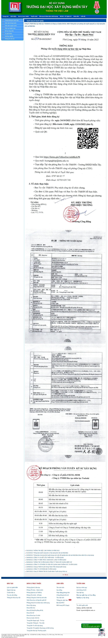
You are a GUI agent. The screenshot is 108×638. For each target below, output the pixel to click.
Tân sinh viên (60, 587)
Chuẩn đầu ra (11, 592)
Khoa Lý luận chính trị (32, 618)
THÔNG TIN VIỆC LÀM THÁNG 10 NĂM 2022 (42, 550)
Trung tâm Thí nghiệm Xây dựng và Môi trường (40, 628)
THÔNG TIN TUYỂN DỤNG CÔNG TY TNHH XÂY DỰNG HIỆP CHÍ (49, 562)
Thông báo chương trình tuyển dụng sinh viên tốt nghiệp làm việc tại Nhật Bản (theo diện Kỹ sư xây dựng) (60, 555)
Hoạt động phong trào (63, 592)
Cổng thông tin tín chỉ (63, 595)
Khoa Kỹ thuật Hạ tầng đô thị (34, 610)
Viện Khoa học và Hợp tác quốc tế (36, 600)
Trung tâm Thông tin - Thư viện (35, 623)
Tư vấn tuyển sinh (82, 605)
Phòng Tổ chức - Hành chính (34, 590)
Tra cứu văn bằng (12, 595)
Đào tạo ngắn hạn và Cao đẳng (86, 595)
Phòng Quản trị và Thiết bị (34, 592)
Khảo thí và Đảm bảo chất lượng (38, 603)
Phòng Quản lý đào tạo (33, 587)
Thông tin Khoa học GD (13, 597)
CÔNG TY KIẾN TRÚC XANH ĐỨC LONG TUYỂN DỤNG (46, 560)
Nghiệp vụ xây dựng (83, 597)
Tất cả (66, 575)
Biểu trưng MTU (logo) (63, 605)
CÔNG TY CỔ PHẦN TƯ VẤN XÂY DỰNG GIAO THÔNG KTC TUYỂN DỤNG (51, 564)
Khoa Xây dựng (31, 605)
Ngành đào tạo (11, 590)
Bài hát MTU (60, 603)
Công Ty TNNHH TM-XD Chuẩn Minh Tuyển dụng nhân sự (46, 571)
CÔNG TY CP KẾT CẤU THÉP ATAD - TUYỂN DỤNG (45, 557)
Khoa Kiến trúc (30, 608)
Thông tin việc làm (62, 600)
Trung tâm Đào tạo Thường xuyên (36, 630)
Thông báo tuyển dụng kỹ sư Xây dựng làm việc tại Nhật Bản (47, 553)
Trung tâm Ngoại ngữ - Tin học (35, 620)
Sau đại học (80, 592)
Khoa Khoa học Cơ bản (33, 615)
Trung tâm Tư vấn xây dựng (35, 625)
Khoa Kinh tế (30, 613)
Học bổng (59, 590)
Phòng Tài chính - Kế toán (34, 595)
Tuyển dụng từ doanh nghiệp (35, 21)
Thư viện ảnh (60, 597)
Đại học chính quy (82, 587)
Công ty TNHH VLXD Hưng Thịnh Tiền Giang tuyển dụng (46, 567)
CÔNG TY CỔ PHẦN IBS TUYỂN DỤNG (41, 569)
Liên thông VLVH (81, 590)
